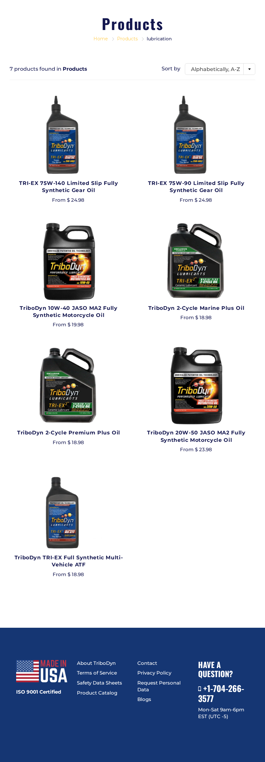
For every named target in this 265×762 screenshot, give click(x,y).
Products (127, 39)
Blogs (144, 699)
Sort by (171, 69)
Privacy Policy (154, 673)
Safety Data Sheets (99, 683)
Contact (147, 663)
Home (100, 39)
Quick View (68, 136)
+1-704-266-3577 (221, 693)
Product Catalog (97, 693)
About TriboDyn (96, 663)
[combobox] (220, 69)
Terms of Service (97, 673)
